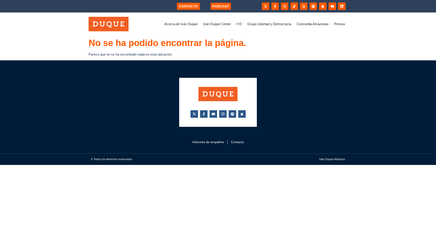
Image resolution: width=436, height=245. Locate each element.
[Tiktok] (294, 6)
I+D (239, 24)
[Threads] (303, 6)
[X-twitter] (265, 6)
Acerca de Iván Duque (181, 24)
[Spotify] (313, 6)
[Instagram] (284, 6)
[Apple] (323, 6)
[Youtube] (332, 6)
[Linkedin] (342, 6)
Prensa (339, 24)
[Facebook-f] (275, 6)
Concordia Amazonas (313, 24)
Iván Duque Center (217, 24)
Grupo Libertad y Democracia (269, 24)
